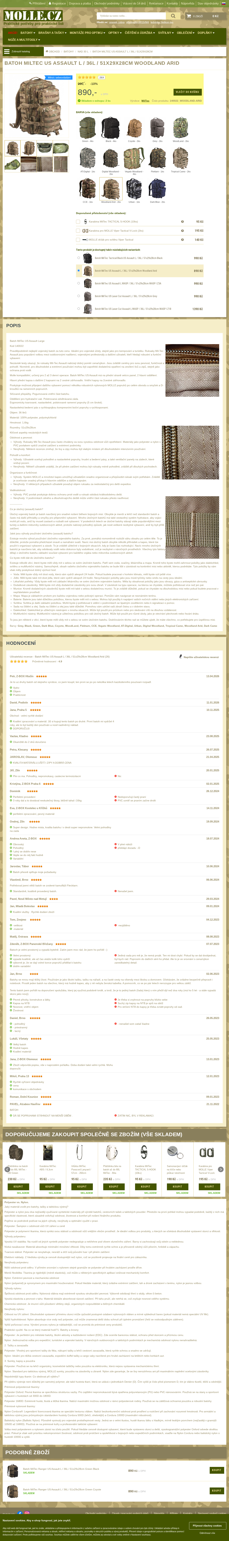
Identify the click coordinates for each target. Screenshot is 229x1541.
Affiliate (174, 1513)
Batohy (69, 51)
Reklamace (156, 3)
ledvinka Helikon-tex (162, 22)
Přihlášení (39, 3)
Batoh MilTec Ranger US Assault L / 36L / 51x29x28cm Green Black (61, 1468)
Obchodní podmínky (107, 3)
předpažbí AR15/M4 (137, 22)
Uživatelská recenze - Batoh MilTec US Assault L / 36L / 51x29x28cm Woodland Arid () (60, 656)
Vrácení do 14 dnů (134, 3)
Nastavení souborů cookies (212, 1513)
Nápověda (187, 3)
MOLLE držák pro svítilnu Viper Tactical (111, 239)
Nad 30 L (83, 51)
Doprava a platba (80, 3)
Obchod (54, 51)
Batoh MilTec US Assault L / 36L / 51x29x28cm (122, 51)
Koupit (216, 1470)
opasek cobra (117, 22)
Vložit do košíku (187, 92)
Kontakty (172, 3)
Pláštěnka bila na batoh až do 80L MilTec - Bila (112, 1169)
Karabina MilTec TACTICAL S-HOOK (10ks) (113, 221)
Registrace (59, 3)
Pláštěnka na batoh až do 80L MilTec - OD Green (18, 1169)
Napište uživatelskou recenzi (201, 657)
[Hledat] (173, 16)
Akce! (12, 32)
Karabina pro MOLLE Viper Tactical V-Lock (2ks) (116, 230)
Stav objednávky (208, 3)
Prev (7, 1169)
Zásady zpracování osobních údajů (130, 1513)
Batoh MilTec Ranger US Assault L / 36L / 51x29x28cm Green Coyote (62, 1489)
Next (221, 1169)
